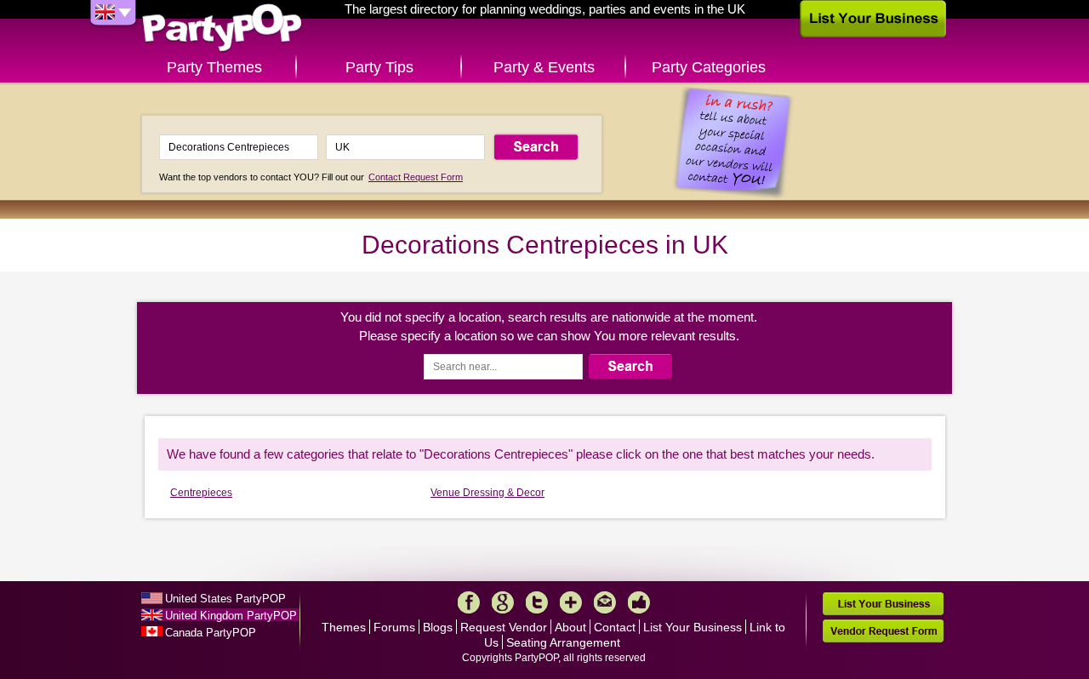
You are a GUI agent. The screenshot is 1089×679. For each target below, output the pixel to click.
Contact (615, 627)
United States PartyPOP (225, 598)
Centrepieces (201, 493)
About (570, 627)
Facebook (469, 602)
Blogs (438, 627)
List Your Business (692, 627)
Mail (605, 602)
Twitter (537, 602)
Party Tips (379, 67)
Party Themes (214, 67)
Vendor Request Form (883, 631)
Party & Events (544, 67)
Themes (344, 627)
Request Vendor (503, 627)
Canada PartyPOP (210, 632)
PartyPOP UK (222, 28)
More (571, 602)
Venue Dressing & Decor (487, 493)
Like (639, 602)
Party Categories (709, 67)
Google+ (503, 602)
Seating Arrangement (563, 642)
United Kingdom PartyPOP (231, 615)
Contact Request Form (415, 177)
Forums (394, 627)
